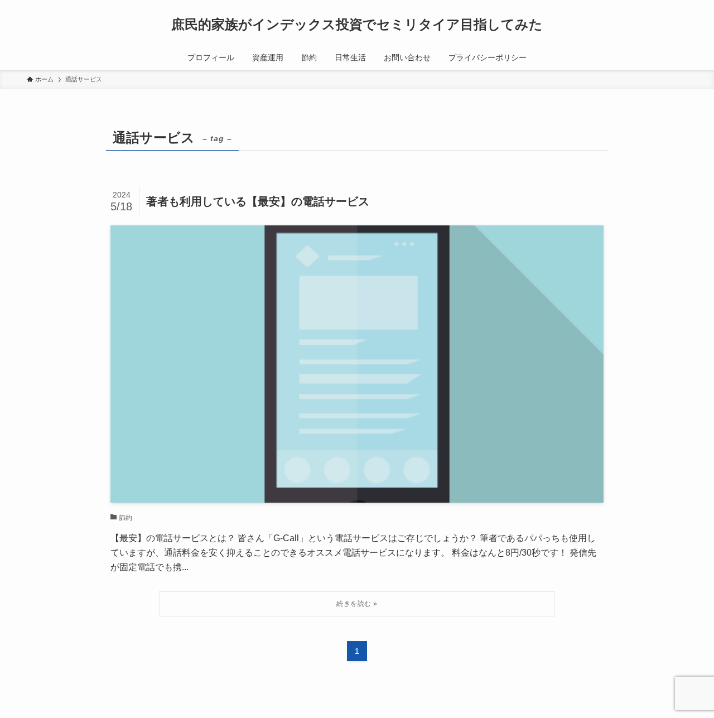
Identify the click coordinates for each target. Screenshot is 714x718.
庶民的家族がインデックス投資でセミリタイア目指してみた (357, 24)
